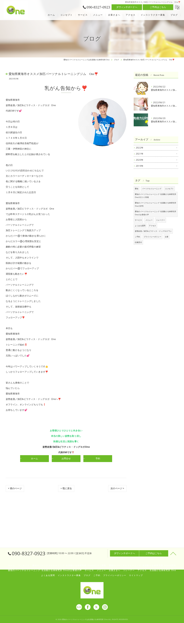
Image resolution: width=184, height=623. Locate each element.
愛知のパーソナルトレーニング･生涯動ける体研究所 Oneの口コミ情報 (155, 196)
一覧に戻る (66, 488)
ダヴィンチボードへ (126, 7)
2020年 (139, 160)
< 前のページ (15, 488)
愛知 (136, 188)
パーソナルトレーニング (151, 188)
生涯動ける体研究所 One (163, 570)
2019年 (139, 166)
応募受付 (138, 242)
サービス (138, 220)
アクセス (152, 225)
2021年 (139, 153)
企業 (166, 236)
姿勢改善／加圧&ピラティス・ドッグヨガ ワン (153, 231)
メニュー (149, 220)
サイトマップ (136, 575)
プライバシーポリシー (152, 236)
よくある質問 (140, 225)
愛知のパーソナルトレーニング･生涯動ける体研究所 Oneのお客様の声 (155, 213)
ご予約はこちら (158, 7)
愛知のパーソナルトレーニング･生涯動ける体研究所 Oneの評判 (155, 204)
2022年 (139, 147)
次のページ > (117, 488)
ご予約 (137, 236)
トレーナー (160, 220)
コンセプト (169, 188)
